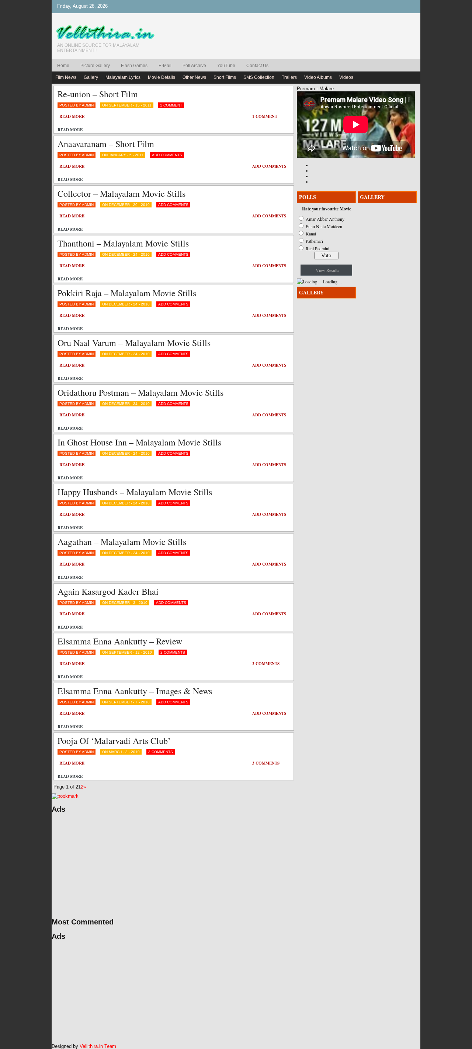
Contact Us (257, 65)
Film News (65, 77)
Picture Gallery (95, 65)
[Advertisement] (121, 865)
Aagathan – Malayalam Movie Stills (122, 542)
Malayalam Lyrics (122, 77)
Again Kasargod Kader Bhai (108, 591)
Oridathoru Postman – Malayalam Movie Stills (140, 392)
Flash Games (134, 65)
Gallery (91, 77)
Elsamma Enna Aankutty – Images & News (135, 691)
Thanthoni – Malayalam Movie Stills (123, 243)
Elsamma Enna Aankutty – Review (120, 641)
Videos (346, 77)
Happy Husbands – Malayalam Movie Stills (135, 492)
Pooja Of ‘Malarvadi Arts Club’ (114, 740)
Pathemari (314, 241)
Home (63, 65)
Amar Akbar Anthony (325, 219)
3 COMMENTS (160, 752)
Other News (194, 77)
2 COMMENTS (172, 652)
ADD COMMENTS (167, 155)
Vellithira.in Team (98, 1046)
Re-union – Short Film (98, 94)
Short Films (225, 77)
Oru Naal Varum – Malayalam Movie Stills (134, 343)
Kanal (311, 234)
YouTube (226, 65)
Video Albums (318, 77)
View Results (327, 270)
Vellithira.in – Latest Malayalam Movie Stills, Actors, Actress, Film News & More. (108, 32)
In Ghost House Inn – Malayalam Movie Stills (139, 442)
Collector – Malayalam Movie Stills (121, 193)
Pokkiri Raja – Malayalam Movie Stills (127, 293)
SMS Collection (258, 77)
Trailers (289, 77)
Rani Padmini (317, 248)
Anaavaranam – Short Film (106, 144)
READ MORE (71, 116)
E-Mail (165, 65)
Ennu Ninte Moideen (324, 226)
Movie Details (161, 77)
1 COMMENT (171, 105)
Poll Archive (194, 65)
